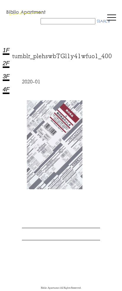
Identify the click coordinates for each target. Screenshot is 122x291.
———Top (112, 264)
